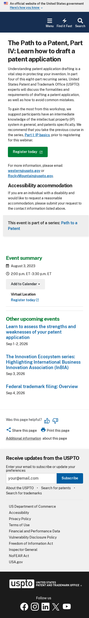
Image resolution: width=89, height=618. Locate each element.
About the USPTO (20, 488)
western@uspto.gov (24, 171)
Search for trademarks (24, 493)
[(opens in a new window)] (34, 609)
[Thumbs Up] (47, 421)
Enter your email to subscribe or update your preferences (40, 468)
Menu (50, 26)
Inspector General (23, 550)
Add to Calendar (25, 284)
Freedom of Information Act (31, 543)
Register (23, 300)
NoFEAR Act (19, 556)
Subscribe (70, 478)
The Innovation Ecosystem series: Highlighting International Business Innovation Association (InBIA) (43, 362)
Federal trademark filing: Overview (42, 386)
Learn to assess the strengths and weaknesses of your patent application (41, 332)
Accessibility (19, 513)
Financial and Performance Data (34, 531)
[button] (21, 431)
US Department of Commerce (32, 506)
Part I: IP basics (37, 135)
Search (80, 26)
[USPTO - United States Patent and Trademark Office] (44, 587)
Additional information (23, 438)
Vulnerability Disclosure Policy (33, 537)
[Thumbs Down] (55, 421)
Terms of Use (19, 525)
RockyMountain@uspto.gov (30, 176)
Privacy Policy (20, 519)
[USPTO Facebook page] (23, 609)
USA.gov (16, 562)
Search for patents (56, 488)
